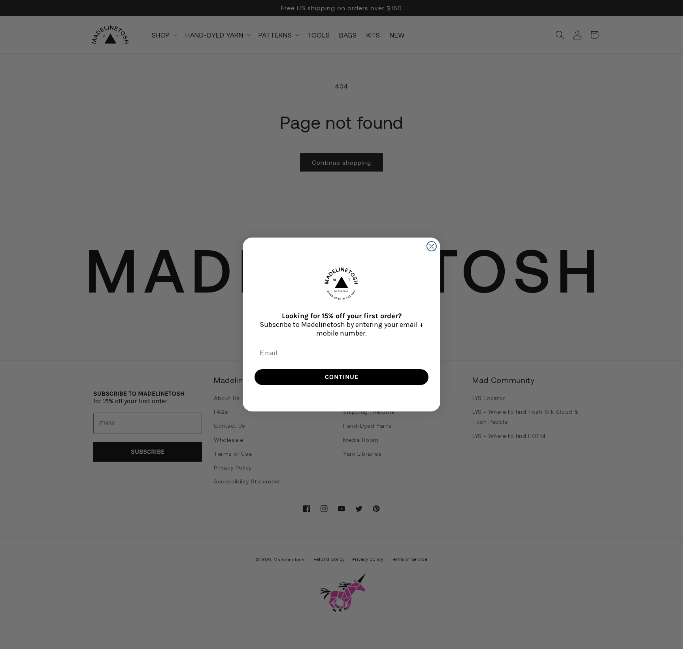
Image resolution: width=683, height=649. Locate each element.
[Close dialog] (431, 246)
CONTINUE (341, 377)
